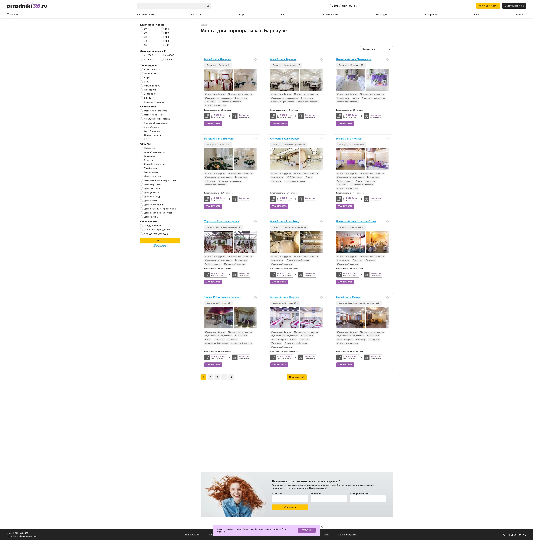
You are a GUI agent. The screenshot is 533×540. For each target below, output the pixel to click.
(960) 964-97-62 (516, 534)
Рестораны (196, 14)
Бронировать (213, 123)
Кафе (241, 14)
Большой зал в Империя (219, 138)
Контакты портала (347, 534)
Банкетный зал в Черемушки (353, 59)
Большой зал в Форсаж (284, 297)
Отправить (290, 507)
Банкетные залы (145, 14)
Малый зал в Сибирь (348, 297)
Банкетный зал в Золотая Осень (356, 221)
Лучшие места (490, 5)
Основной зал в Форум (284, 138)
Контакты (521, 14)
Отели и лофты (331, 14)
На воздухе (382, 14)
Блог (476, 14)
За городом (431, 14)
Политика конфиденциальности (22, 536)
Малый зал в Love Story (284, 221)
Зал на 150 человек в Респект (222, 297)
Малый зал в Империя (217, 59)
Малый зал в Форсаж (349, 138)
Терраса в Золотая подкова (221, 221)
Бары (283, 14)
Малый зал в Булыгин (283, 59)
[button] (255, 80)
